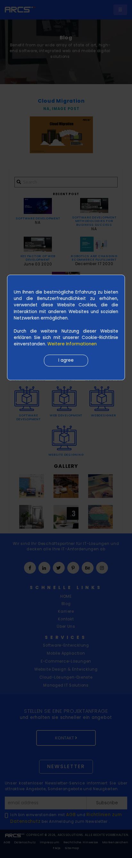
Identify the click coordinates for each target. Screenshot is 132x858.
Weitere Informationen (72, 344)
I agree (66, 360)
